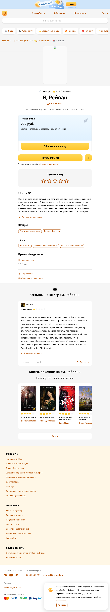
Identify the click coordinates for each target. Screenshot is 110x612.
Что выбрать (38, 13)
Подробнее (61, 601)
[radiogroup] (55, 181)
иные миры (25, 246)
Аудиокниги (27, 31)
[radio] (43, 180)
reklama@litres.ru (12, 587)
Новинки (72, 31)
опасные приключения (72, 246)
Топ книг (89, 31)
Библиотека (59, 13)
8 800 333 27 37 (33, 575)
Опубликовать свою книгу (30, 278)
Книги (10, 31)
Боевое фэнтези (52, 231)
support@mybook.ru (53, 575)
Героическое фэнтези (30, 231)
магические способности (45, 246)
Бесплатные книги (50, 31)
